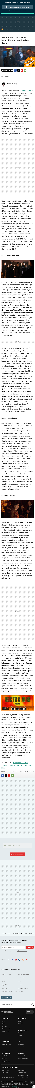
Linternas (20, 991)
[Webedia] (7, 1013)
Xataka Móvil (5, 1024)
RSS (22, 959)
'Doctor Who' (26, 91)
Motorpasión (21, 1044)
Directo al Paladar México (8, 1078)
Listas (19, 981)
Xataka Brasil (5, 1072)
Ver (18, 854)
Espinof (20, 1035)
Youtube (15, 959)
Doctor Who (28, 772)
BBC (21, 772)
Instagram (19, 959)
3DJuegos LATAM (22, 1070)
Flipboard (22, 70)
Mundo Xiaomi (5, 1031)
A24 (18, 29)
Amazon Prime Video (23, 974)
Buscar (32, 1004)
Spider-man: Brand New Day (9, 991)
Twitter (18, 70)
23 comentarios (8, 70)
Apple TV (4, 985)
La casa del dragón (26, 29)
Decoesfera (4, 1058)
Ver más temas (6, 997)
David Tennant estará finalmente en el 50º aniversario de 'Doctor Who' (16, 765)
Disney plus (5, 978)
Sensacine (20, 1033)
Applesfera (4, 1026)
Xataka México (5, 1070)
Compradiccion (6, 1061)
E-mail (25, 70)
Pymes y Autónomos (23, 1058)
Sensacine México (22, 1072)
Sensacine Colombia (23, 1075)
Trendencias (5, 1056)
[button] (12, 84)
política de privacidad (22, 951)
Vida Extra (20, 1024)
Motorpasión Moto (22, 1047)
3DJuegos (20, 1021)
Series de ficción (12, 772)
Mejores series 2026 (17, 933)
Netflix (3, 981)
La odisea (20, 985)
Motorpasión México (23, 1078)
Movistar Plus (21, 978)
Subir (28, 1012)
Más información (15, 1086)
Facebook (15, 70)
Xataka (3, 1021)
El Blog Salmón (21, 1056)
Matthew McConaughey (9, 29)
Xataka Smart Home (7, 1029)
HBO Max (4, 988)
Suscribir (30, 947)
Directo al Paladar (6, 1044)
